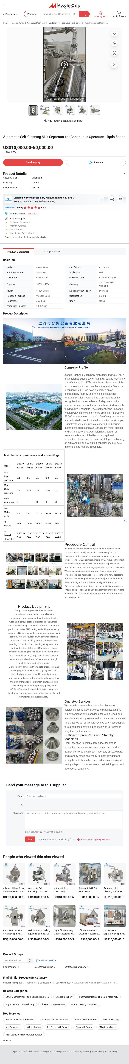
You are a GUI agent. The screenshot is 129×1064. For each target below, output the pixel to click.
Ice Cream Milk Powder (58, 1027)
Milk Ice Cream (33, 1027)
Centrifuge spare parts (75, 966)
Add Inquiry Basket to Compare (65, 120)
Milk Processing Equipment (84, 1004)
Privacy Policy (111, 1051)
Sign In (8, 237)
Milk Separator (13, 1027)
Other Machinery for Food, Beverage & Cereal (27, 996)
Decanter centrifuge (43, 966)
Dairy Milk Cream (84, 1027)
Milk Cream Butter (107, 1027)
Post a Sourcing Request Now (93, 839)
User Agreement (82, 1051)
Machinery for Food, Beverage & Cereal (65, 23)
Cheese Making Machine (52, 1004)
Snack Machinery (64, 996)
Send (30, 839)
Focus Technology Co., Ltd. (44, 1051)
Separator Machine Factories (54, 1019)
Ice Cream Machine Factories (20, 1019)
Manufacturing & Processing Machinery (28, 23)
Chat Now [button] (98, 162)
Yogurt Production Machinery (20, 1004)
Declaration (97, 1051)
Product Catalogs (47, 960)
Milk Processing (111, 1019)
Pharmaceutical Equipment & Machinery (98, 996)
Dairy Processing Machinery (96, 23)
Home (5, 23)
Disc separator (10, 966)
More (6, 1040)
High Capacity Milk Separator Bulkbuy (24, 1034)
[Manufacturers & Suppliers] (64, 5)
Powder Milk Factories (86, 1019)
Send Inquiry (33, 162)
